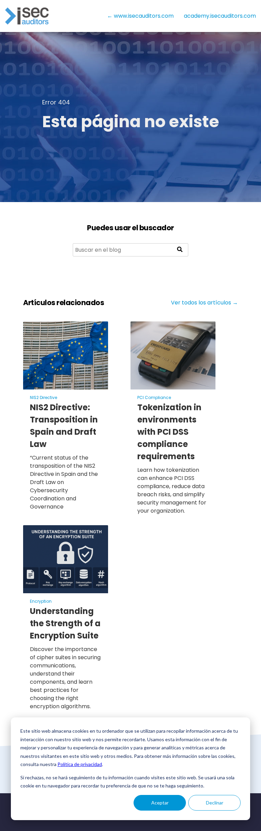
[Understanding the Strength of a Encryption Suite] (65, 589)
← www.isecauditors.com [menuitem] (140, 16)
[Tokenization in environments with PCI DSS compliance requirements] (172, 385)
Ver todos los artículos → (204, 302)
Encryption (41, 601)
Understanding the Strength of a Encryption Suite (65, 623)
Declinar (214, 802)
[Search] (179, 249)
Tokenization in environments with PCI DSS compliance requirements (169, 432)
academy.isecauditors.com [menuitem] (220, 16)
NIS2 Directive (43, 397)
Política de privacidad (79, 764)
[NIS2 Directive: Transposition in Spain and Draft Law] (65, 385)
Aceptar (160, 802)
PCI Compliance (154, 397)
